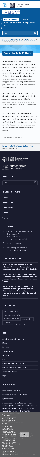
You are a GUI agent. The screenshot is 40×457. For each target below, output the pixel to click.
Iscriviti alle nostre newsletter (13, 363)
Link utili (5, 359)
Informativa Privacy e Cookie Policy (14, 394)
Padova (25, 19)
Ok (24, 435)
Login (4, 375)
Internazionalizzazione (11, 319)
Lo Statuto (6, 347)
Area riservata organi (9, 371)
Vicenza (5, 25)
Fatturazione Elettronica (11, 390)
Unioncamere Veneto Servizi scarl (14, 367)
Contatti (5, 355)
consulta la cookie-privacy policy (7, 444)
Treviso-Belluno (8, 22)
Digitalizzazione (27, 319)
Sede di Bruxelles (11, 19)
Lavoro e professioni (11, 311)
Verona (33, 22)
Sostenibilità (8, 323)
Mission (5, 343)
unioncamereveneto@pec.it (19, 250)
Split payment (7, 398)
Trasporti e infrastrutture (12, 315)
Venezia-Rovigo (22, 22)
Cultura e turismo (21, 324)
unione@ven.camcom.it (18, 247)
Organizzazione (8, 351)
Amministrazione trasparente (13, 339)
